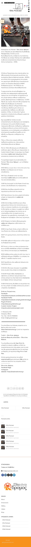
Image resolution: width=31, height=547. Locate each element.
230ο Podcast (10, 436)
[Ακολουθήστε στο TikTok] (28, 5)
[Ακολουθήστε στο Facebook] (28, 1)
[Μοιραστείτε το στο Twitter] (14, 388)
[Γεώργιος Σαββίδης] (9, 2)
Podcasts (15, 8)
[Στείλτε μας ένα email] (28, 7)
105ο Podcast (26, 408)
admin (26, 15)
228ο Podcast (10, 446)
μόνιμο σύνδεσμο (22, 395)
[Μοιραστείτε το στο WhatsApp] (8, 388)
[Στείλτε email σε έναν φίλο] (17, 388)
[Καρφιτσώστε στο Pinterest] (20, 388)
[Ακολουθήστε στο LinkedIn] (28, 9)
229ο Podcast (10, 441)
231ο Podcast (10, 430)
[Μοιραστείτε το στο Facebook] (11, 388)
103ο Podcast (5, 408)
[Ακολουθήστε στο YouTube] (28, 11)
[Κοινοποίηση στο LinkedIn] (22, 388)
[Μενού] (2, 3)
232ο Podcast (10, 425)
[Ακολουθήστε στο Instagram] (28, 3)
